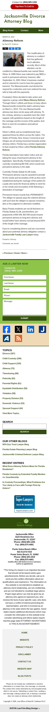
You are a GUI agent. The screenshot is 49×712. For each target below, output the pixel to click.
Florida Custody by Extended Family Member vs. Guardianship (24, 475)
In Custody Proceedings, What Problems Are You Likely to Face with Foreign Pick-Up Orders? (24, 485)
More (40, 30)
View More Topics (11, 413)
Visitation (9, 393)
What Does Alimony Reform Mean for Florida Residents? (24, 467)
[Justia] (43, 329)
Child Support (12, 363)
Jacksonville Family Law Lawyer (18, 235)
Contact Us (24, 662)
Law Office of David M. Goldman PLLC (31, 701)
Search (24, 432)
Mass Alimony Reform (34, 100)
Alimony (13, 239)
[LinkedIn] (30, 329)
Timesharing (10, 373)
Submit (24, 318)
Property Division (13, 398)
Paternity (9, 378)
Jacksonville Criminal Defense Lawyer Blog (23, 454)
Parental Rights (12, 383)
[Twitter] (19, 329)
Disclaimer (24, 654)
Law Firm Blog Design (23, 708)
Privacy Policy (24, 647)
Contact (24, 30)
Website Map (24, 669)
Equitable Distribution (15, 388)
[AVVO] (7, 338)
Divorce (9, 353)
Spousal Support (13, 408)
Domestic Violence (13, 403)
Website (24, 640)
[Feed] (19, 338)
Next (24, 253)
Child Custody (12, 358)
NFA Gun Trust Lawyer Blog (16, 444)
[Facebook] (7, 329)
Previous (8, 253)
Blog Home (8, 30)
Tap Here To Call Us (24, 6)
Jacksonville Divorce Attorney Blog (24, 19)
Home (17, 253)
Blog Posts (24, 676)
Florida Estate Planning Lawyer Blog (20, 449)
